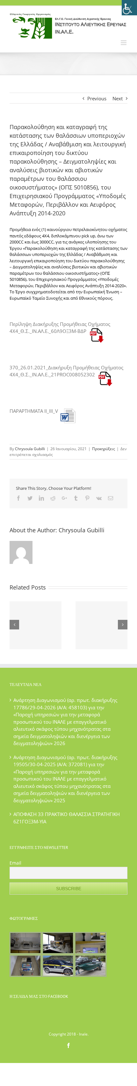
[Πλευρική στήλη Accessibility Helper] (129, 7)
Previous (96, 98)
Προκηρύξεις (103, 448)
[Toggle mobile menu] (124, 42)
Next (117, 98)
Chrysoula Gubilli (30, 448)
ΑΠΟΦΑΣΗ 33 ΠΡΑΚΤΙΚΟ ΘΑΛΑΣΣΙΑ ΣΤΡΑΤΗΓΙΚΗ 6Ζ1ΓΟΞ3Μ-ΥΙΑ (66, 818)
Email (15, 863)
